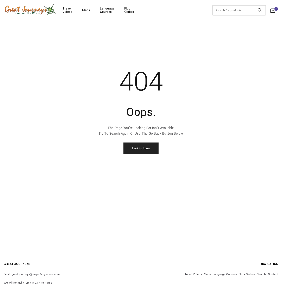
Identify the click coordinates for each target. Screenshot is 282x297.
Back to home (141, 148)
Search (261, 274)
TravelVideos (67, 10)
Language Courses (225, 274)
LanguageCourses (107, 10)
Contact (273, 274)
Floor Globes (247, 274)
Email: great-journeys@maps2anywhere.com (32, 274)
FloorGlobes (129, 10)
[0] (272, 10)
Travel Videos (193, 274)
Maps (86, 10)
